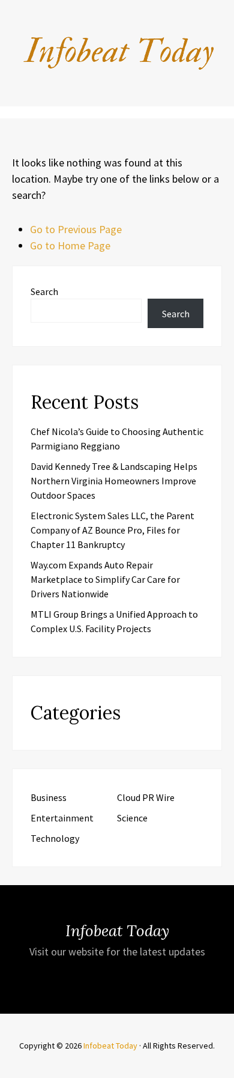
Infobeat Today (110, 1045)
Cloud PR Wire (146, 797)
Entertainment (62, 818)
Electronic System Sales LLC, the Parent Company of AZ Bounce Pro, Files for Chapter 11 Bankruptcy (112, 530)
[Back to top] (222, 1066)
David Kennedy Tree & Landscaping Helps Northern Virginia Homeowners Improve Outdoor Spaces (114, 480)
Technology (55, 838)
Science (132, 818)
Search (44, 291)
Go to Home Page (70, 245)
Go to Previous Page (76, 229)
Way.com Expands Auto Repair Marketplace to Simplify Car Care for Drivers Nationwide (105, 579)
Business (49, 797)
